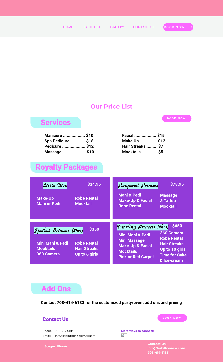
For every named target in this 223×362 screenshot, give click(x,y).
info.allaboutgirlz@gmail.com (75, 335)
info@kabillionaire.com (166, 348)
